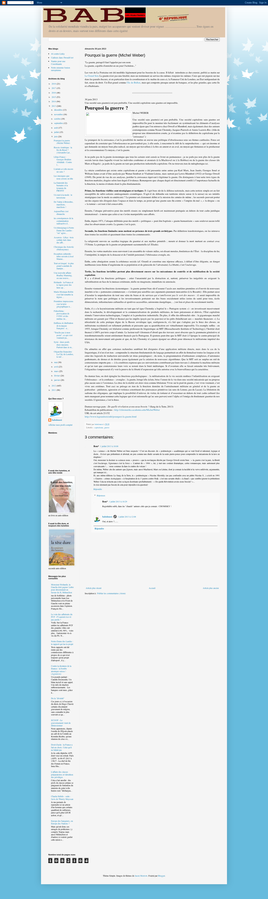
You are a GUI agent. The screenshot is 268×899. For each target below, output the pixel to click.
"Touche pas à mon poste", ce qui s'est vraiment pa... (63, 335)
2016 (54, 92)
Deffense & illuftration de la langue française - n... (63, 325)
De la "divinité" (57, 698)
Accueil (152, 587)
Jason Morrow (141, 875)
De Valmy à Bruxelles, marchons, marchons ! (63, 204)
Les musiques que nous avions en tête (63, 177)
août (56, 127)
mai (56, 362)
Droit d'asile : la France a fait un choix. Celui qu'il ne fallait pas (61, 747)
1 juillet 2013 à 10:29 (118, 501)
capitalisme (98, 427)
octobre (57, 118)
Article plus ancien (211, 587)
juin (56, 136)
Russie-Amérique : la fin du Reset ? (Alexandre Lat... (63, 150)
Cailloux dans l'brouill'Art (62, 57)
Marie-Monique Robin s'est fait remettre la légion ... (63, 294)
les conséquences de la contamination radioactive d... (63, 221)
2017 (54, 88)
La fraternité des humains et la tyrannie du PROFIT (61, 186)
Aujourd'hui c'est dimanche (61, 212)
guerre (106, 427)
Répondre (98, 489)
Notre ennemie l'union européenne (60, 69)
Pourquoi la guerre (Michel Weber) (62, 141)
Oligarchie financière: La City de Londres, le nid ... (64, 354)
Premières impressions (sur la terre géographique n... (63, 304)
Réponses (101, 495)
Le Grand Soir (91, 75)
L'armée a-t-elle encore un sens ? (63, 170)
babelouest (107, 516)
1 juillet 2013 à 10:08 (109, 446)
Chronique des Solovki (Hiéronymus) (64, 248)
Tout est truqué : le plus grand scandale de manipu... (64, 266)
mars (56, 371)
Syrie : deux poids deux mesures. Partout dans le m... (63, 344)
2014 (54, 101)
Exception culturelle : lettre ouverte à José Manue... (63, 256)
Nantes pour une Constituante (58, 62)
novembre (58, 114)
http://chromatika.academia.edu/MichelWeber (137, 409)
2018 (54, 83)
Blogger (161, 875)
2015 (54, 96)
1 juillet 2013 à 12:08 (127, 516)
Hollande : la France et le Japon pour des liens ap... (63, 285)
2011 (54, 389)
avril (56, 366)
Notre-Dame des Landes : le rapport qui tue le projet (62, 642)
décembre (58, 109)
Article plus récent (93, 587)
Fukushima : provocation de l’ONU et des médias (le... (61, 314)
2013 (54, 105)
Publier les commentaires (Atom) (111, 593)
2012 (54, 385)
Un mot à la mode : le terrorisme (63, 196)
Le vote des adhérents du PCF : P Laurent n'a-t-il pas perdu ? (61, 617)
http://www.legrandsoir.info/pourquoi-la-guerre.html (111, 416)
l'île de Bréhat (133, 82)
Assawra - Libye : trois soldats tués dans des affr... (64, 240)
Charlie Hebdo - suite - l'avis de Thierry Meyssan (62, 797)
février (57, 375)
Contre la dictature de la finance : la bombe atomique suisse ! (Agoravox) (61, 669)
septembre (58, 123)
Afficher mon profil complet (60, 424)
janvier (57, 379)
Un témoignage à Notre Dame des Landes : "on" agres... (64, 230)
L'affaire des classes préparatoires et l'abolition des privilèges (62, 774)
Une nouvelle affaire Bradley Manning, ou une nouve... (63, 275)
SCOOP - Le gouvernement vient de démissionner (61, 723)
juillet (56, 132)
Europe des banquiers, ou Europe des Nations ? (62, 822)
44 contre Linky (58, 53)
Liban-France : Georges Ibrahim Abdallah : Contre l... (63, 160)
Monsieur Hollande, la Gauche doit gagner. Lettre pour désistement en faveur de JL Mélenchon (62, 588)
